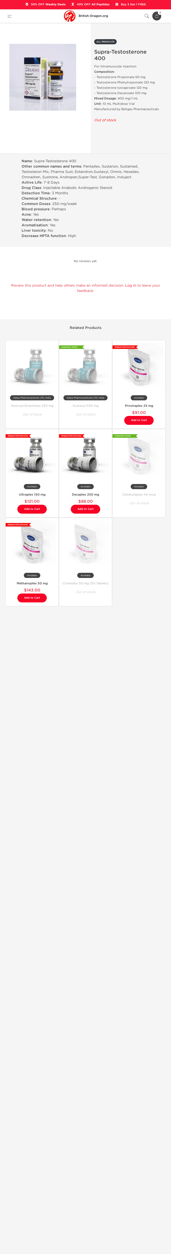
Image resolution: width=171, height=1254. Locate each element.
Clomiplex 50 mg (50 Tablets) (85, 583)
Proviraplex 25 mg (139, 406)
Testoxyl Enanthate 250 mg (32, 406)
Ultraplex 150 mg (32, 494)
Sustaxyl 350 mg (86, 406)
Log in (130, 285)
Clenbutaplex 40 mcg (139, 494)
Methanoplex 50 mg (32, 583)
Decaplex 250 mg (85, 494)
